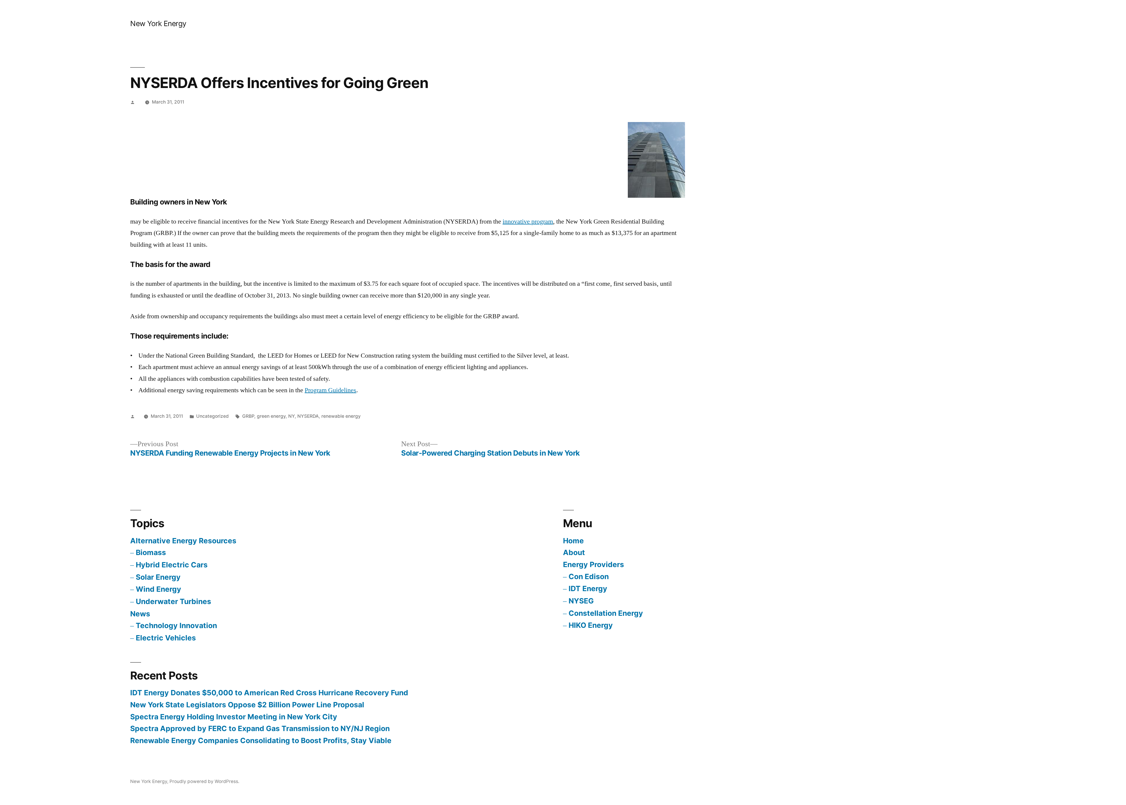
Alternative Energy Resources (183, 540)
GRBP (248, 416)
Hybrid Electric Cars (172, 564)
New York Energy (158, 23)
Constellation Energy (606, 613)
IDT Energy (588, 588)
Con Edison (589, 576)
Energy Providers (593, 564)
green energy (271, 416)
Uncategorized (212, 416)
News (140, 613)
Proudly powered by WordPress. (204, 781)
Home (573, 540)
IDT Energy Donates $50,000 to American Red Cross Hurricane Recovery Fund (269, 692)
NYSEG (581, 600)
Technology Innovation (176, 625)
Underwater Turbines (173, 601)
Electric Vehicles (166, 637)
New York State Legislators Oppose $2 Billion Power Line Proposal (247, 704)
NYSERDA (308, 416)
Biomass (151, 552)
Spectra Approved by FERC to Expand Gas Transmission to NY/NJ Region (260, 728)
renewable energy (341, 416)
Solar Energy (158, 577)
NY (291, 416)
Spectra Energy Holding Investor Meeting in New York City (233, 716)
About (574, 552)
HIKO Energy (591, 625)
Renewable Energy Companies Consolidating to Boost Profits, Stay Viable (260, 740)
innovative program (528, 221)
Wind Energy (158, 589)
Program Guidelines (330, 390)
